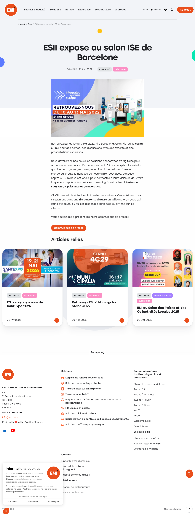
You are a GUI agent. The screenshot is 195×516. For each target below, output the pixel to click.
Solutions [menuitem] (55, 9)
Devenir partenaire (72, 492)
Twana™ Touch (142, 399)
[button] (6, 511)
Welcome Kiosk (142, 420)
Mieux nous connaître (146, 438)
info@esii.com (10, 417)
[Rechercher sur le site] (172, 9)
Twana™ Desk (142, 405)
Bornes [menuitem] (69, 9)
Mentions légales (172, 509)
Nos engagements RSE (147, 443)
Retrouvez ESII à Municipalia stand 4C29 (94, 304)
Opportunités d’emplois (75, 461)
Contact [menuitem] (185, 9)
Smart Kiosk (141, 426)
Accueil (21, 24)
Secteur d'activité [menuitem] (34, 9)
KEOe (137, 415)
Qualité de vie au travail (75, 474)
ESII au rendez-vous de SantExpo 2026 (25, 304)
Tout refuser (12, 501)
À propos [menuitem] (120, 9)
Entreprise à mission (146, 449)
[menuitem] (145, 9)
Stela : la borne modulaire (149, 384)
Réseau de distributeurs (75, 487)
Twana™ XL (140, 389)
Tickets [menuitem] (157, 9)
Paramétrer (33, 501)
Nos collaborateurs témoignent (72, 468)
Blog (30, 24)
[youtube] (12, 430)
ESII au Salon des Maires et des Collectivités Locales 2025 (161, 309)
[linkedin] (4, 430)
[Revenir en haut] (189, 509)
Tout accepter (53, 501)
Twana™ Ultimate (144, 394)
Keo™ (137, 410)
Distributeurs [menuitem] (103, 9)
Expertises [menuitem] (84, 9)
